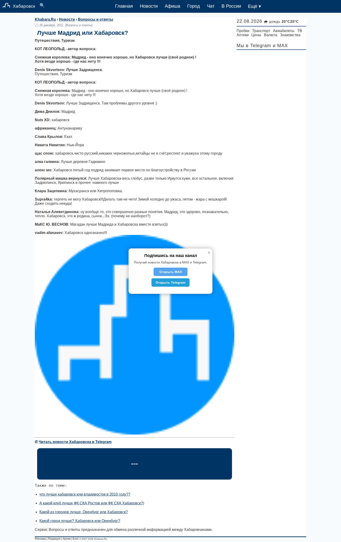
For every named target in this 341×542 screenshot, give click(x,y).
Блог (76, 538)
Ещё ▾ (254, 6)
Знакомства (290, 35)
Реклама (40, 538)
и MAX (280, 45)
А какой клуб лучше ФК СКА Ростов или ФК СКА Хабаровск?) (91, 503)
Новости (149, 6)
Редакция (54, 538)
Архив (67, 538)
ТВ (299, 31)
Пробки (243, 31)
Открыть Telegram (170, 282)
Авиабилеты (283, 31)
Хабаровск (24, 6)
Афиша (172, 6)
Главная (124, 6)
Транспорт (261, 31)
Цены (256, 35)
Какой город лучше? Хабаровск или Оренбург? (79, 521)
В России (231, 6)
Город (193, 6)
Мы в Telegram (254, 45)
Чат (211, 6)
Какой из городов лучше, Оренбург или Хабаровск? (83, 512)
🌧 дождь (281, 21)
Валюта (270, 35)
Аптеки (243, 35)
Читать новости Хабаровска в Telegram (75, 442)
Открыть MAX (170, 272)
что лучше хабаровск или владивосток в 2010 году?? (84, 494)
